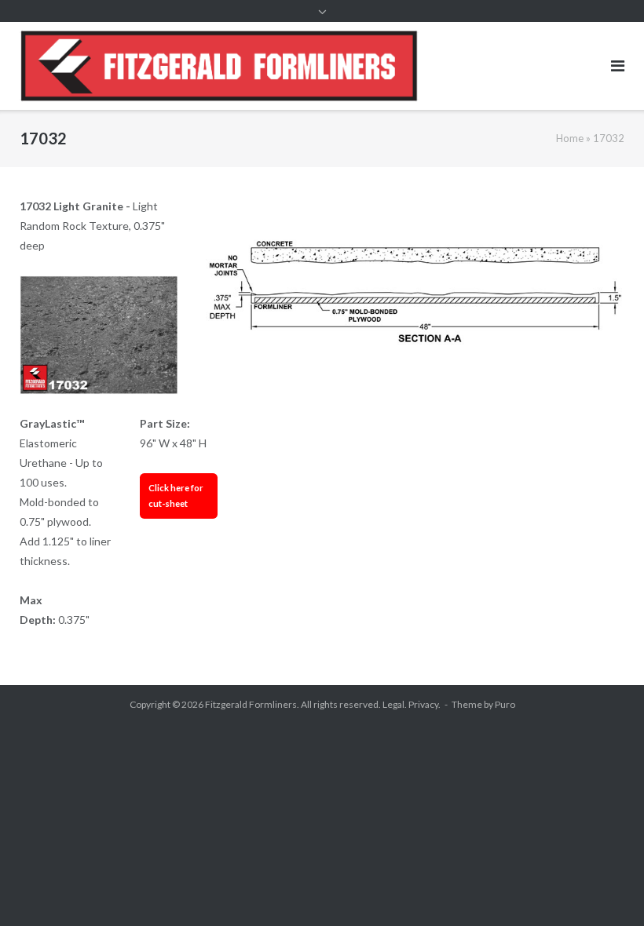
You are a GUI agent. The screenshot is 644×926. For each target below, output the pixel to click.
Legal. (394, 704)
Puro (505, 704)
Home (570, 138)
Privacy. (424, 704)
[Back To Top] (605, 888)
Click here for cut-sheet (175, 496)
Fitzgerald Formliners (251, 704)
